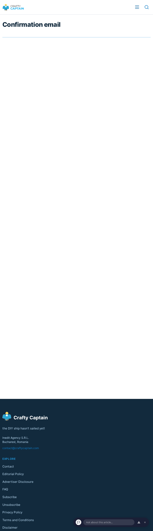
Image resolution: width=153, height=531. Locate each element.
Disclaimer (10, 527)
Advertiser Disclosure (17, 482)
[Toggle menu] (137, 7)
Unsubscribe (11, 504)
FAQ (5, 489)
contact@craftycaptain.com (20, 448)
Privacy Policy (12, 512)
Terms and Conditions (18, 520)
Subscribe (9, 497)
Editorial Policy (13, 474)
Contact (8, 466)
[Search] (147, 7)
